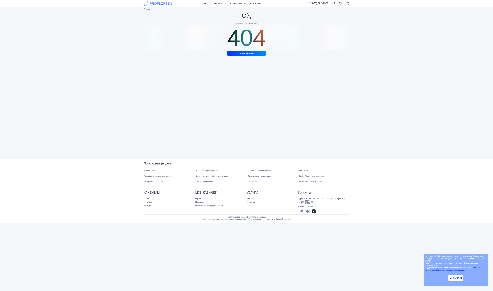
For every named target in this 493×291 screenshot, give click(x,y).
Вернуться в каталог (246, 53)
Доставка (251, 202)
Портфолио (255, 3)
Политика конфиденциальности (209, 206)
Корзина (198, 198)
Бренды (147, 206)
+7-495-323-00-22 (305, 203)
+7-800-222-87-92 (305, 201)
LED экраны (253, 182)
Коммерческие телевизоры (259, 176)
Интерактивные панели (154, 182)
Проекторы (304, 171)
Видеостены (149, 171)
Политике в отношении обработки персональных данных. (453, 269)
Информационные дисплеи (259, 171)
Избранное (200, 202)
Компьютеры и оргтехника (310, 182)
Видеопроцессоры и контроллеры (158, 176)
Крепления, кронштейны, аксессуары (212, 176)
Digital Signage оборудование (312, 176)
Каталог (203, 3)
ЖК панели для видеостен (207, 171)
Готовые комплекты (204, 182)
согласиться (456, 278)
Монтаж (250, 198)
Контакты (148, 202)
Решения (218, 3)
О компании (236, 3)
